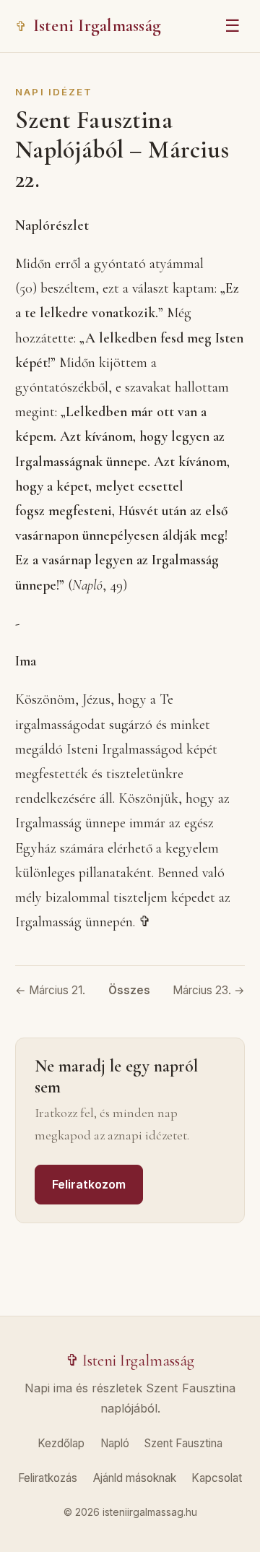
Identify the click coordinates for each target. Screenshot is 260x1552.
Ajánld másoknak (134, 1478)
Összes (129, 990)
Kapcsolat (216, 1478)
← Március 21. (50, 990)
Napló (114, 1443)
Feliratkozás (47, 1478)
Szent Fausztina (183, 1443)
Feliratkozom (89, 1184)
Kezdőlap (61, 1443)
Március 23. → (209, 990)
